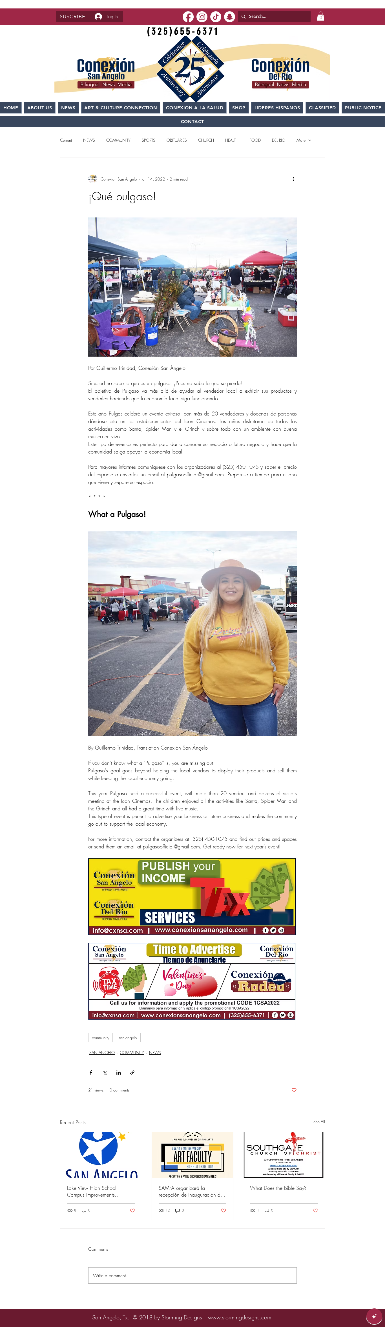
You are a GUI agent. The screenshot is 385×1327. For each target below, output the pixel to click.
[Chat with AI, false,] (374, 1316)
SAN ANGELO (102, 1052)
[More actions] (293, 178)
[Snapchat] (229, 16)
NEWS (89, 140)
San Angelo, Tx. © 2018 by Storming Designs (147, 1317)
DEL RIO (278, 140)
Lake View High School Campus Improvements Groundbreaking (91, 1191)
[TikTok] (215, 16)
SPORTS (148, 140)
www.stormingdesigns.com (239, 1317)
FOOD (255, 140)
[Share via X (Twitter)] (104, 1072)
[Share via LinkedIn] (118, 1072)
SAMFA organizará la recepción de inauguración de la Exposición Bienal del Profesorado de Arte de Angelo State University (192, 1191)
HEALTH (231, 140)
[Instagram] (201, 16)
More (301, 140)
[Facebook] (188, 16)
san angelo (128, 1037)
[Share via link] (132, 1072)
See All (319, 1121)
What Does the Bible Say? (278, 1187)
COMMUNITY (118, 140)
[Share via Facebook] (91, 1072)
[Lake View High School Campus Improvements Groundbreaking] (101, 1155)
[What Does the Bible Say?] (284, 1155)
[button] (72, 16)
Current (66, 140)
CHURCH (206, 140)
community (100, 1037)
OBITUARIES (177, 140)
